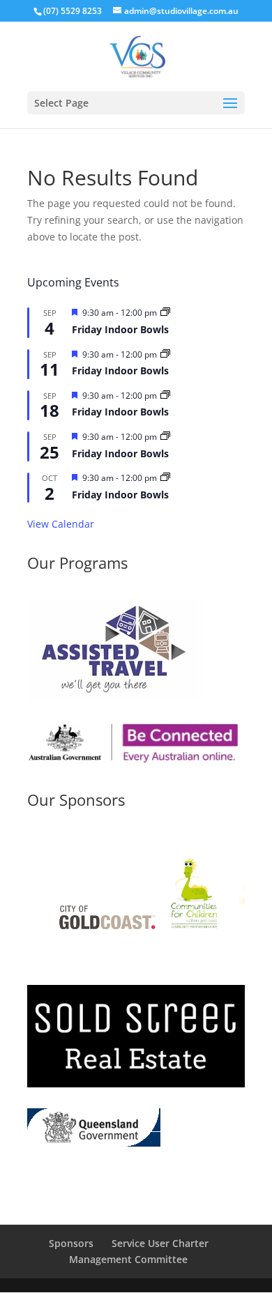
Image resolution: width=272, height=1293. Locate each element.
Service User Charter (160, 1243)
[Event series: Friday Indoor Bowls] (165, 313)
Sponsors (71, 1243)
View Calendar (60, 523)
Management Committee (128, 1259)
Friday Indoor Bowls (120, 329)
